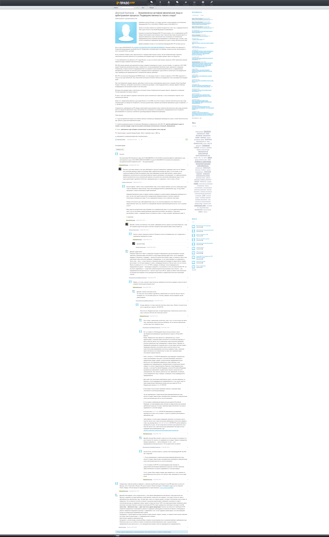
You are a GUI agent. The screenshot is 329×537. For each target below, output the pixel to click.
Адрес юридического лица (198, 47)
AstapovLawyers (199, 131)
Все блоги (194, 269)
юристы (205, 211)
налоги (209, 169)
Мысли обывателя (201, 266)
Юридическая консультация (203, 225)
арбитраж (208, 139)
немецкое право (200, 177)
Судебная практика (205, 197)
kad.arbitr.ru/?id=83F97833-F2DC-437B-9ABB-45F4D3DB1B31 (149, 47)
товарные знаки (207, 203)
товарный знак (200, 205)
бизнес (205, 143)
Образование (199, 252)
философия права (204, 207)
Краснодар (197, 169)
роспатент (197, 191)
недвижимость (199, 172)
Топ (193, 221)
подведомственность (143, 136)
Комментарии (195, 15)
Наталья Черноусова (127, 182)
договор (196, 157)
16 (197, 72)
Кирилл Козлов (122, 527)
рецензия (209, 189)
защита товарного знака (201, 159)
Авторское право (200, 261)
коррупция (206, 168)
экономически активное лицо (131, 136)
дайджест (209, 147)
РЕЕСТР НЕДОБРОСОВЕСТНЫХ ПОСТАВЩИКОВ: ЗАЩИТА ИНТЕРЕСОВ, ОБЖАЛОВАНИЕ (202, 102)
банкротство (198, 143)
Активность (197, 12)
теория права (198, 203)
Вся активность (195, 117)
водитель (198, 145)
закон (210, 157)
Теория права (200, 247)
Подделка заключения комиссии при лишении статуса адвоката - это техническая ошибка (203, 108)
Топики (201, 15)
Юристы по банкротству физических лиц (202, 27)
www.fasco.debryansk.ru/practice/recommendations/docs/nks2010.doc (161, 430)
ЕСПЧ (205, 157)
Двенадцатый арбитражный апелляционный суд (203, 153)
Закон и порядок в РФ (202, 234)
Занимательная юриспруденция (204, 243)
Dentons (207, 131)
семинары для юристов (206, 191)
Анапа (208, 137)
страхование (198, 195)
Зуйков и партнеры (203, 161)
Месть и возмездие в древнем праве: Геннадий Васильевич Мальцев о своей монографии (201, 96)
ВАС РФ (210, 143)
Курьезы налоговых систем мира (200, 36)
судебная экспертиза (201, 199)
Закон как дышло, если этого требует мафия (203, 43)
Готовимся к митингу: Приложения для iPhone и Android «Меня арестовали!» (201, 86)
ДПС (199, 157)
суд (203, 195)
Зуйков (209, 159)
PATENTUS (201, 133)
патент (196, 181)
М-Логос (203, 169)
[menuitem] (143, 7)
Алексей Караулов (196, 61)
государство (203, 147)
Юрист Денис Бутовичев (197, 18)
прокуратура (200, 185)
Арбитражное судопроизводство (126, 18)
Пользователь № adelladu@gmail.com (138, 277)
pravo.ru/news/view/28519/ (166, 487)
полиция (209, 181)
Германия (206, 145)
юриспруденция (207, 209)
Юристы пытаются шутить (202, 239)
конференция (198, 167)
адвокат (203, 137)
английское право (199, 139)
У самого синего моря (197, 39)
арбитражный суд (121, 136)
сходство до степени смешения (203, 201)
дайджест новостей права (203, 149)
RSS (200, 117)
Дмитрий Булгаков (124, 12)
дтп (202, 157)
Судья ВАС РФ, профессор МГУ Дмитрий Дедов (204, 257)
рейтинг (207, 185)
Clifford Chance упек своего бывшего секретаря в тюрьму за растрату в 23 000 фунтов (202, 71)
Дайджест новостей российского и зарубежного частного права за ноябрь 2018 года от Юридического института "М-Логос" (203, 114)
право (196, 183)
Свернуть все (119, 149)
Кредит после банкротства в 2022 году (201, 19)
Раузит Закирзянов (196, 34)
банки (208, 141)
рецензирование (198, 187)
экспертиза (199, 209)
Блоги (194, 219)
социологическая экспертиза (203, 193)
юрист (200, 211)
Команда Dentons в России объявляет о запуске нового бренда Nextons (201, 23)
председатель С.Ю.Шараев (205, 183)
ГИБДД (196, 147)
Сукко (209, 199)
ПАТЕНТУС (203, 181)
